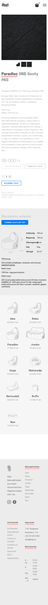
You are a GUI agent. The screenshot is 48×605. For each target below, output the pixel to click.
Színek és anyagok (11, 540)
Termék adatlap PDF (14, 223)
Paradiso (29, 480)
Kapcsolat (11, 551)
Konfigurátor (12, 528)
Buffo (27, 497)
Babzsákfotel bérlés (13, 533)
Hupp (27, 487)
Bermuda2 (29, 493)
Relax (27, 476)
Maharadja (29, 490)
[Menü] (45, 5)
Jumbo (28, 483)
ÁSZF (9, 555)
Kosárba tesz (11, 183)
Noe (27, 500)
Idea (27, 473)
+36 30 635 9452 (32, 536)
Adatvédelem (13, 558)
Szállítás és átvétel (12, 546)
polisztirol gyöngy (8, 265)
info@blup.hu (30, 539)
